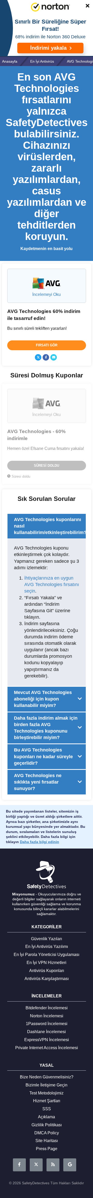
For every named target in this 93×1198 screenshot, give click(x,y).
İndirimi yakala (49, 48)
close (85, 7)
